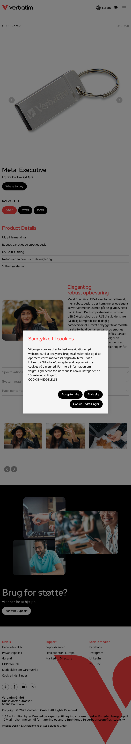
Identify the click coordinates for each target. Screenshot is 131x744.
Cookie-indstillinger (86, 404)
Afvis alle (93, 394)
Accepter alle (70, 394)
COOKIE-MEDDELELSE (42, 379)
